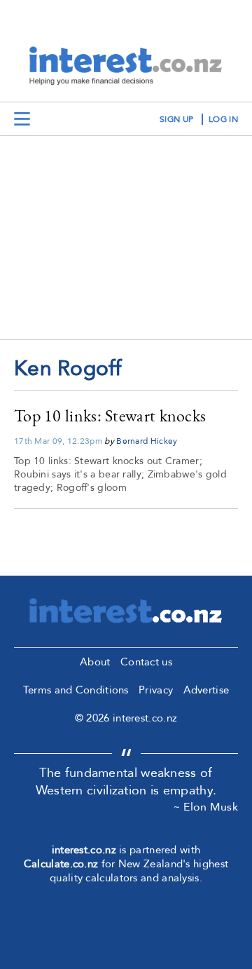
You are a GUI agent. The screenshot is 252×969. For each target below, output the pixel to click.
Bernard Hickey (146, 441)
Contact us (146, 662)
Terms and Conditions (76, 690)
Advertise (206, 690)
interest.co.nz (84, 850)
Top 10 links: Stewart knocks (110, 415)
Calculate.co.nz (61, 864)
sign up (176, 119)
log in (223, 119)
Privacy (156, 690)
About (95, 662)
